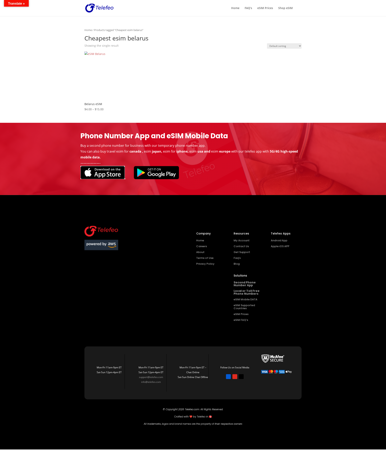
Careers (201, 246)
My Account (241, 240)
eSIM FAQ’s (241, 320)
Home (235, 8)
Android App (279, 240)
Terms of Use (205, 258)
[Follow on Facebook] (228, 376)
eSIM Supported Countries (244, 306)
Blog (237, 264)
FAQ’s (248, 8)
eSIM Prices (265, 8)
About (200, 252)
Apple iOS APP (280, 246)
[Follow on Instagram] (234, 376)
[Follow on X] (241, 376)
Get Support (242, 252)
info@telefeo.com (151, 382)
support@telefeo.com (151, 377)
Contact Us (241, 246)
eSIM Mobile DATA (245, 299)
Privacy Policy (205, 264)
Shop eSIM (285, 8)
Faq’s (237, 258)
